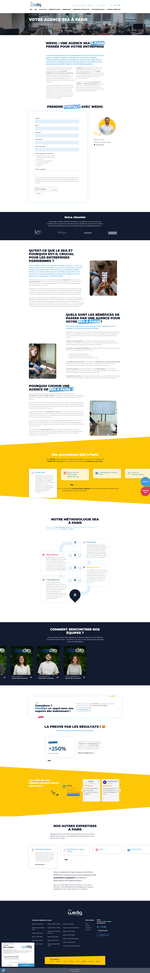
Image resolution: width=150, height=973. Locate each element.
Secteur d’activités (78, 5)
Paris (35, 14)
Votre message (40, 169)
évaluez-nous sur (73, 794)
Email (37, 118)
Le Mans (71, 961)
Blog (110, 5)
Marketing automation (81, 9)
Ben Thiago (92, 781)
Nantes (58, 961)
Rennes (84, 961)
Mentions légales (75, 971)
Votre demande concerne (44, 153)
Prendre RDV (145, 491)
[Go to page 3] (102, 802)
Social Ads (43, 9)
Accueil (31, 14)
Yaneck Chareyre (113, 781)
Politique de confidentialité (75, 969)
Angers (91, 961)
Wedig (69, 786)
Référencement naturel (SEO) (46, 155)
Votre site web (40, 146)
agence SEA (74, 326)
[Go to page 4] (103, 802)
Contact (145, 481)
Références (90, 5)
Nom (36, 125)
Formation (40, 164)
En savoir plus (39, 864)
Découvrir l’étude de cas (85, 753)
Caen (64, 961)
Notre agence (101, 5)
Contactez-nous (103, 935)
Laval (77, 961)
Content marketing (113, 9)
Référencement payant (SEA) (46, 157)
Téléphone (38, 139)
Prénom (38, 132)
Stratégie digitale (98, 9)
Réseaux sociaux (54, 9)
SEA (35, 9)
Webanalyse (66, 9)
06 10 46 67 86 (100, 144)
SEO (31, 9)
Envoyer (38, 193)
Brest (98, 961)
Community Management (45, 161)
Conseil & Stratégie (42, 162)
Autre (38, 166)
